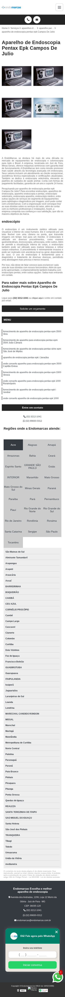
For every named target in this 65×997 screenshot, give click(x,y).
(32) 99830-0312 (33, 421)
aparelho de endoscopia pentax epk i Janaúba (26, 357)
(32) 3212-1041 (21, 298)
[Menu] (59, 7)
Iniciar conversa (32, 964)
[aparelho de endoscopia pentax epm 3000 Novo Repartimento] (17, 76)
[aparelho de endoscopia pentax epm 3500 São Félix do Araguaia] (17, 139)
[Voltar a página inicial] (11, 7)
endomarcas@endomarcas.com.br (33, 920)
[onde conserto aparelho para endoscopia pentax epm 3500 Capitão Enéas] (48, 108)
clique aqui (37, 298)
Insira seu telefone (32, 948)
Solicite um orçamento (32, 308)
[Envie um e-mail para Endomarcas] (36, 19)
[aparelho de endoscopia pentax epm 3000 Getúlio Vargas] (17, 108)
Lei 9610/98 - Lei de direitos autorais (44, 877)
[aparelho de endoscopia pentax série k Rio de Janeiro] (48, 76)
